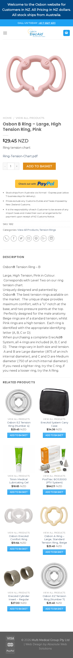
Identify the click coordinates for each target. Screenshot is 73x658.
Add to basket (39, 166)
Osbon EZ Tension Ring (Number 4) (19, 424)
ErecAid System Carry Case (54, 424)
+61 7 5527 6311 (47, 23)
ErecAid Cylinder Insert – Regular (18, 598)
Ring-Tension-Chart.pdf (20, 156)
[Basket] (66, 33)
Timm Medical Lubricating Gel (18, 481)
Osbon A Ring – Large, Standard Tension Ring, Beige (54, 539)
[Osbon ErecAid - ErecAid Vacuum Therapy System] (36, 32)
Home (7, 117)
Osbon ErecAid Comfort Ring (18, 538)
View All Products (30, 117)
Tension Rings (47, 229)
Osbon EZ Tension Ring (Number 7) (54, 598)
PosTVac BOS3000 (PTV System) (54, 481)
